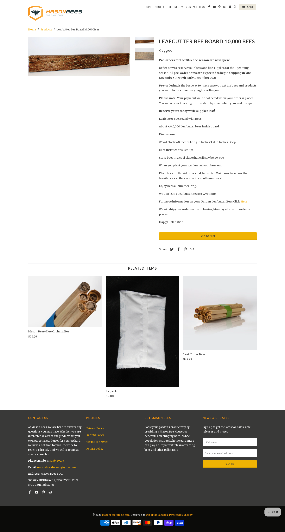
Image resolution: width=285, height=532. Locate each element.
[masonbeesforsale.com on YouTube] (37, 492)
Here (244, 201)
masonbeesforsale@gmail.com (57, 467)
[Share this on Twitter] (171, 249)
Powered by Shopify (181, 514)
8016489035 (56, 460)
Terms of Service (97, 442)
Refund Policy (95, 435)
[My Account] (230, 7)
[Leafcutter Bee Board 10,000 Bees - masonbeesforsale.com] (79, 56)
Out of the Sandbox (157, 514)
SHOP (160, 6)
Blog (202, 7)
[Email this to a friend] (191, 249)
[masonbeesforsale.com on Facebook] (30, 492)
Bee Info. (176, 6)
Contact (192, 7)
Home (148, 7)
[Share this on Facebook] (178, 249)
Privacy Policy (95, 428)
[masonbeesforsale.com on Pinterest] (44, 492)
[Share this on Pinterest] (185, 249)
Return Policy (94, 448)
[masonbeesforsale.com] (55, 12)
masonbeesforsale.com (116, 514)
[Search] (235, 7)
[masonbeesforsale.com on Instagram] (50, 492)
